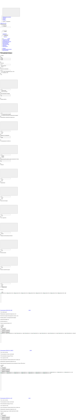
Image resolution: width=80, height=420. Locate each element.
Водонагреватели (6, 42)
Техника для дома (6, 40)
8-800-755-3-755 (3, 23)
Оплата (4, 18)
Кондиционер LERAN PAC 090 (6, 310)
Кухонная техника (6, 39)
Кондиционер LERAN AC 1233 (6, 398)
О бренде (4, 19)
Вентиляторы (5, 46)
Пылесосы (4, 45)
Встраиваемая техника (7, 41)
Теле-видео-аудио (6, 44)
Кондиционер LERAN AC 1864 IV (6, 350)
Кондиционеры (5, 43)
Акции (9, 38)
